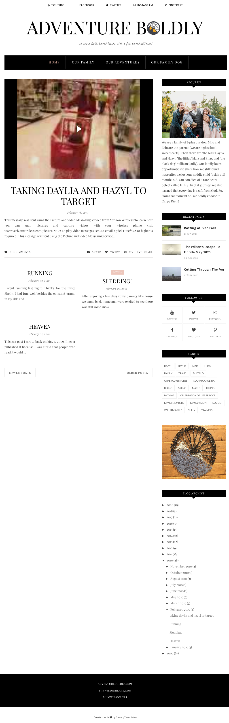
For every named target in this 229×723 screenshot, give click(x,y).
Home (54, 62)
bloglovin (194, 336)
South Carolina (203, 380)
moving (169, 395)
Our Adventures (123, 62)
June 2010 (177, 591)
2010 (170, 560)
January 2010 (179, 647)
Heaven (40, 326)
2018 (170, 511)
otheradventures (175, 380)
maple (196, 388)
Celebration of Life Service (197, 395)
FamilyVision (198, 402)
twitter (193, 319)
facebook (172, 336)
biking (168, 388)
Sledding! (117, 281)
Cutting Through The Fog (204, 269)
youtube (172, 319)
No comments (20, 252)
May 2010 (176, 597)
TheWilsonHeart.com (115, 690)
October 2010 (179, 572)
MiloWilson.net (115, 697)
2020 (170, 505)
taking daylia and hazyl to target (78, 196)
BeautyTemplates (126, 717)
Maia (195, 365)
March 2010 (178, 603)
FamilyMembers (174, 402)
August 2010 (178, 578)
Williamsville (173, 410)
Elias (207, 365)
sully (191, 410)
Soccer (217, 402)
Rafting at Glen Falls (200, 228)
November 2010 (181, 566)
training (206, 410)
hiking (210, 388)
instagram (215, 319)
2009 (170, 653)
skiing (182, 388)
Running (40, 273)
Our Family (83, 62)
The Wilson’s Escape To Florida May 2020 (202, 249)
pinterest (215, 336)
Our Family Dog (167, 62)
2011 (169, 554)
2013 (169, 542)
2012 (170, 548)
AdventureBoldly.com (115, 683)
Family (168, 373)
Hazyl (168, 365)
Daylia (117, 272)
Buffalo (198, 373)
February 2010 (180, 609)
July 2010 (176, 585)
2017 (169, 517)
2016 (170, 523)
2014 (170, 536)
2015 (169, 529)
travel (182, 373)
